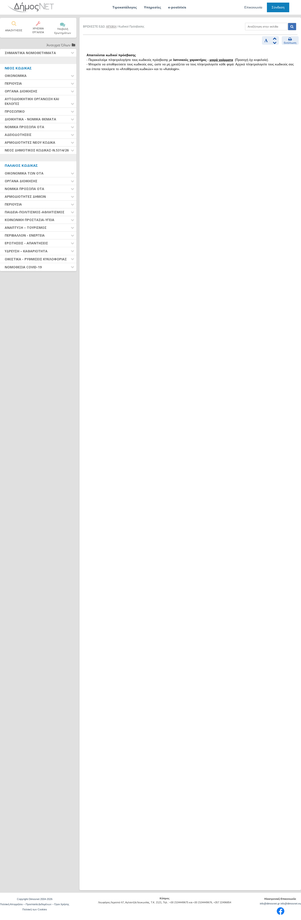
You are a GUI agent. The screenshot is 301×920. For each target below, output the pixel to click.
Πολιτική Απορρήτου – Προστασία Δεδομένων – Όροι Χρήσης (34, 904)
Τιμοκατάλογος (124, 7)
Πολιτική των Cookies (34, 909)
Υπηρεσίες (152, 7)
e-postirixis (177, 7)
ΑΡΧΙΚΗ (111, 26)
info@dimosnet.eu (291, 903)
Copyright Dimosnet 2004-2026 (34, 899)
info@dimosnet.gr (270, 903)
